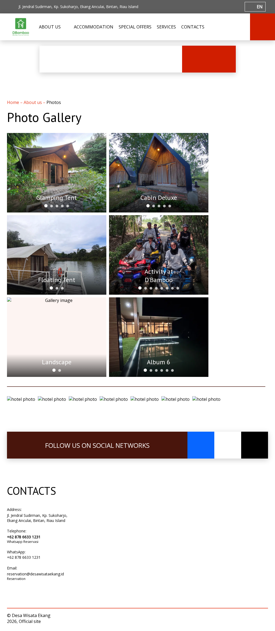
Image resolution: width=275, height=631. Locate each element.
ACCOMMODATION (93, 27)
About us (33, 102)
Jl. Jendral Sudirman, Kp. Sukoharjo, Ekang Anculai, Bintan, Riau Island (37, 518)
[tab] (46, 205)
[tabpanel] (56, 172)
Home (13, 102)
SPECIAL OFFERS (135, 27)
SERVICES (166, 27)
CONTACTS (192, 27)
